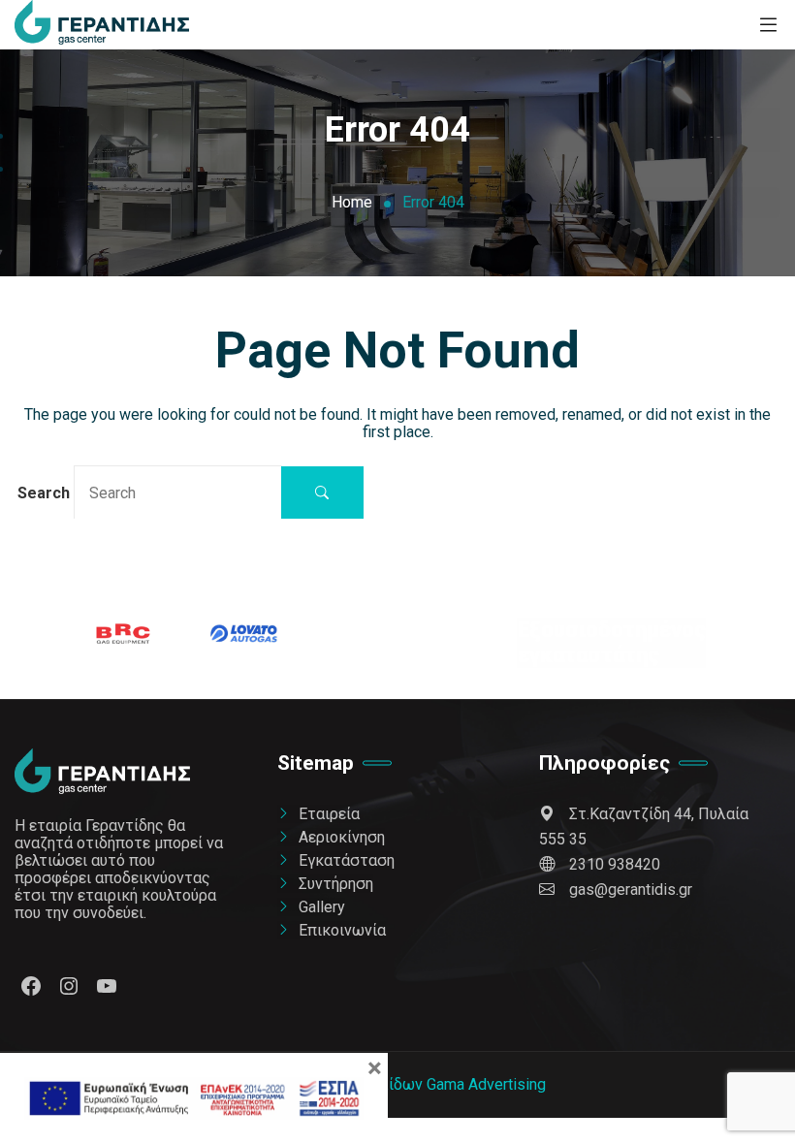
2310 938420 (614, 864)
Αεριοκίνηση (342, 837)
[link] (102, 24)
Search (45, 493)
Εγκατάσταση (347, 860)
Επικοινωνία (342, 930)
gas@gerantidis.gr (630, 889)
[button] (322, 493)
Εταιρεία (329, 814)
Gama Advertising (486, 1084)
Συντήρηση (336, 883)
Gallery (322, 907)
